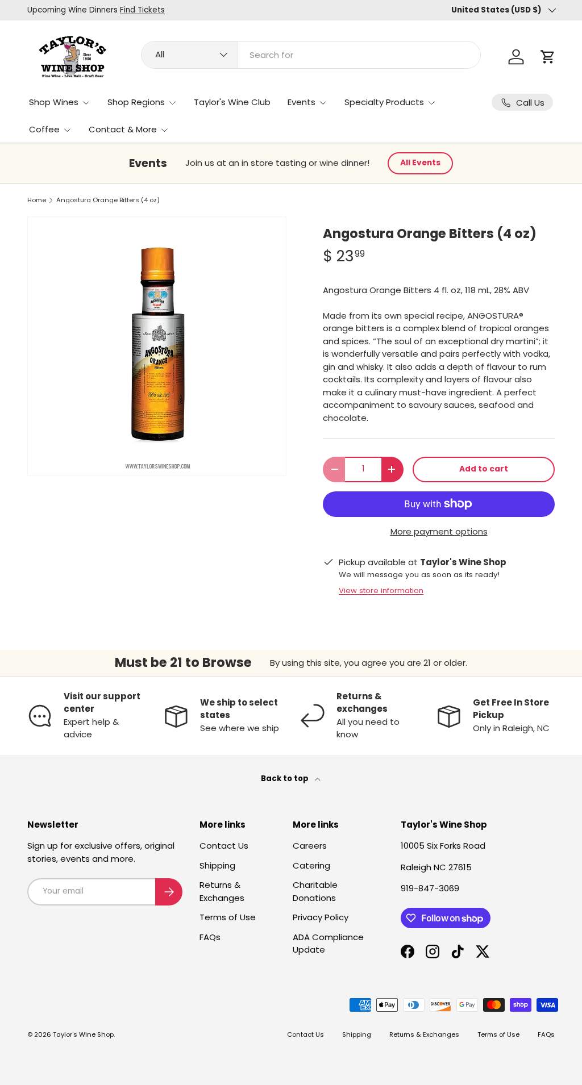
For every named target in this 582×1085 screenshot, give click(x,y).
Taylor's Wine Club (232, 102)
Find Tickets (142, 10)
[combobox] (311, 54)
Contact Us (223, 846)
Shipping (217, 865)
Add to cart (483, 469)
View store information (381, 590)
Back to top (285, 778)
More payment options (439, 531)
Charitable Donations (315, 891)
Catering (311, 865)
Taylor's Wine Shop (83, 1034)
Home (36, 200)
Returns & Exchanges (221, 891)
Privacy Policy (320, 917)
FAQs (210, 937)
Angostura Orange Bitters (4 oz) (108, 200)
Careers (310, 846)
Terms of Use (227, 917)
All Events (420, 162)
